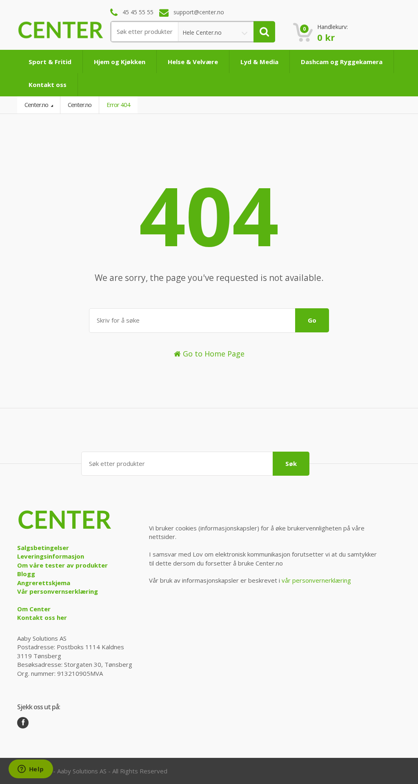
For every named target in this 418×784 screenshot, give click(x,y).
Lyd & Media (259, 62)
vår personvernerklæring (316, 580)
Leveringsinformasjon (50, 556)
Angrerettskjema (43, 583)
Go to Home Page (213, 354)
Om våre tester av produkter (62, 565)
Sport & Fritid (50, 62)
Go (312, 320)
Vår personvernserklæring (57, 591)
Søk (291, 463)
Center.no (36, 104)
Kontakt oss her (42, 617)
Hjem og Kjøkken (119, 62)
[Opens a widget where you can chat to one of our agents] (30, 770)
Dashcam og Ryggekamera (341, 62)
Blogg (26, 574)
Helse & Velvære (193, 62)
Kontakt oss (48, 84)
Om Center (34, 609)
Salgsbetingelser (43, 547)
